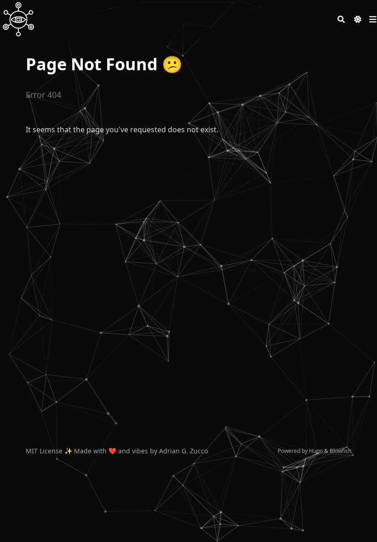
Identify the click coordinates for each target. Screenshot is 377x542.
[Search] (341, 19)
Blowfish (340, 451)
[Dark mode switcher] (357, 19)
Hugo (316, 451)
